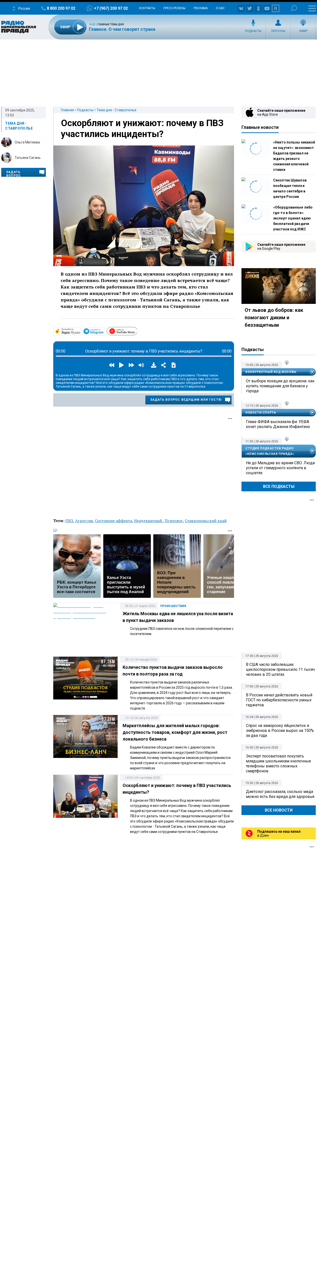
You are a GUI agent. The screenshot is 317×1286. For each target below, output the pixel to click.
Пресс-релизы (174, 8)
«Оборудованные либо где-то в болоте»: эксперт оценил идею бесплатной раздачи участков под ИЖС (293, 218)
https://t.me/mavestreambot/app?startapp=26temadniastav (104, 331)
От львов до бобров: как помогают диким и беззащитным (274, 317)
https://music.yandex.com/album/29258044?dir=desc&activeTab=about (80, 331)
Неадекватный (148, 520)
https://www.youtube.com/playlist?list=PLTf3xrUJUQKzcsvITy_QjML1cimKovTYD (137, 330)
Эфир (303, 31)
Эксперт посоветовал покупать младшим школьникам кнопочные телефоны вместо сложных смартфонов (278, 763)
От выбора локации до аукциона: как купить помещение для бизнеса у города (280, 386)
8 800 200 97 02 (61, 8)
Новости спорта (260, 412)
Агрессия (84, 520)
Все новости (278, 810)
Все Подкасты (278, 486)
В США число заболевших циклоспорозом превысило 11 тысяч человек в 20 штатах (280, 669)
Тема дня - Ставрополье (116, 110)
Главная (67, 110)
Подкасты (253, 31)
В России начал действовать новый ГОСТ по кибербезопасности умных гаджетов (279, 700)
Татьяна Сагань (28, 158)
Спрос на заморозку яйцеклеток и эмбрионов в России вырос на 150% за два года (280, 730)
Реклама (201, 8)
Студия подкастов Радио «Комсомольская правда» (269, 451)
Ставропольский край (206, 520)
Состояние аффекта (113, 520)
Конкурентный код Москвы (270, 372)
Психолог (174, 520)
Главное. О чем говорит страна (122, 29)
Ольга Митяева (27, 142)
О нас (220, 8)
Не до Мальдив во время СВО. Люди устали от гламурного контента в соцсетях (280, 468)
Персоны (278, 31)
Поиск (294, 8)
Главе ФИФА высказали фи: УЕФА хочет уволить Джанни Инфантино (278, 424)
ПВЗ (69, 520)
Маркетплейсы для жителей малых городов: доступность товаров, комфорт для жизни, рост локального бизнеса (175, 732)
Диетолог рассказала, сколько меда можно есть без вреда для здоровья (280, 794)
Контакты (147, 8)
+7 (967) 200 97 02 (111, 8)
